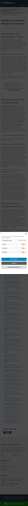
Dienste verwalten (14, 255)
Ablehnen (14, 263)
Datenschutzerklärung (14, 270)
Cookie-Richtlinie (3, 271)
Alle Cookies (14, 259)
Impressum (24, 270)
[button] (26, 233)
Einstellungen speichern (14, 267)
